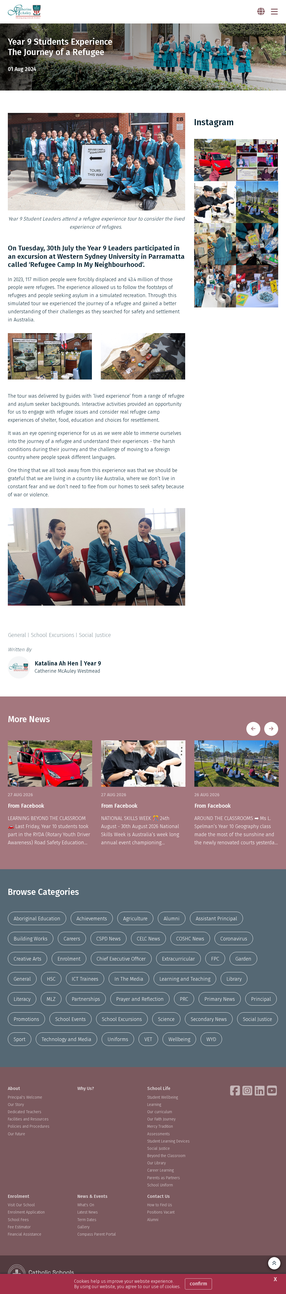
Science (166, 1019)
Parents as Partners (163, 1177)
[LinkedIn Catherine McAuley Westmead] (260, 1090)
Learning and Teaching (184, 979)
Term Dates (86, 1219)
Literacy (22, 999)
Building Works (30, 939)
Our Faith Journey (161, 1119)
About (14, 1088)
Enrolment (69, 959)
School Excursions (122, 1019)
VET (148, 1039)
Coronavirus (233, 939)
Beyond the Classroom (166, 1155)
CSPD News (108, 939)
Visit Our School (21, 1205)
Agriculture (135, 919)
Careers (72, 939)
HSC (51, 979)
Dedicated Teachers (24, 1112)
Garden (243, 959)
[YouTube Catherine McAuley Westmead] (272, 1090)
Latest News (87, 1212)
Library (234, 979)
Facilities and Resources (28, 1119)
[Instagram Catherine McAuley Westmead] (248, 1090)
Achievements (92, 919)
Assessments (158, 1134)
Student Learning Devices (168, 1141)
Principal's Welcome (25, 1097)
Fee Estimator (19, 1227)
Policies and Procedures (28, 1126)
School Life (158, 1088)
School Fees (18, 1219)
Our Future (16, 1134)
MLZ (51, 999)
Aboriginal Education (37, 919)
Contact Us (158, 1196)
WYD (211, 1039)
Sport (19, 1039)
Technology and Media (66, 1039)
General (22, 979)
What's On (85, 1205)
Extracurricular (178, 959)
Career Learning (160, 1170)
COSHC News (190, 939)
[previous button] (253, 729)
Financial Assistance (24, 1234)
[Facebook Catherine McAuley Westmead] (235, 1090)
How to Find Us (159, 1205)
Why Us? (85, 1088)
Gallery (83, 1227)
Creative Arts (27, 959)
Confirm (198, 1284)
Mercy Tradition (160, 1126)
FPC (215, 959)
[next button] (271, 729)
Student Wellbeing (162, 1097)
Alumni (172, 919)
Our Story (16, 1104)
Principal (261, 999)
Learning (154, 1104)
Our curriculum (159, 1112)
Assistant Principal (216, 919)
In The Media (129, 979)
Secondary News (209, 1019)
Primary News (219, 999)
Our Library (156, 1163)
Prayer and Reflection (140, 999)
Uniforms (118, 1039)
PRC (184, 999)
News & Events (92, 1196)
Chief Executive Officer (121, 959)
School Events (70, 1019)
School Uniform (160, 1185)
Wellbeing (179, 1039)
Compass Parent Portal (96, 1234)
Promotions (26, 1019)
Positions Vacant (161, 1212)
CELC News (148, 939)
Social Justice (257, 1019)
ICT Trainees (85, 979)
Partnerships (86, 999)
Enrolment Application (26, 1212)
